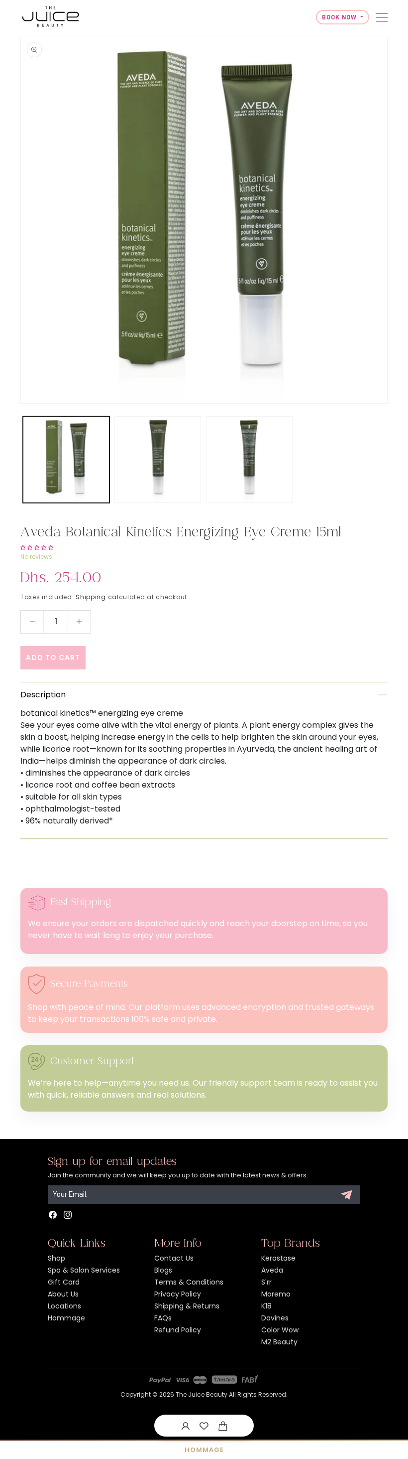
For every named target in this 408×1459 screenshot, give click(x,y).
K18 (266, 1306)
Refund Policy (177, 1330)
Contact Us (174, 1258)
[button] (222, 1426)
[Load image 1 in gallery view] (66, 459)
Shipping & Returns (186, 1306)
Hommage (66, 1318)
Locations (64, 1306)
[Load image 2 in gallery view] (157, 459)
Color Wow (280, 1330)
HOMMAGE (204, 1450)
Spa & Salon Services (84, 1270)
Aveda (272, 1270)
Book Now (340, 17)
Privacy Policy (177, 1294)
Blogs (163, 1270)
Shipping (91, 597)
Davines (275, 1318)
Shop (56, 1258)
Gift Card (64, 1282)
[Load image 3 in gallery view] (249, 459)
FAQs (163, 1318)
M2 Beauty (279, 1342)
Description (43, 694)
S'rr (266, 1282)
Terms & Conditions (188, 1282)
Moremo (276, 1294)
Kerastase (278, 1258)
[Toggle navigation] (382, 17)
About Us (63, 1294)
